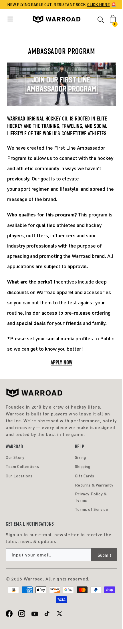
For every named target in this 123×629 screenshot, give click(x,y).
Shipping (82, 466)
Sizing (80, 457)
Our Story (15, 457)
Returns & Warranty (94, 485)
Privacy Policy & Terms (91, 497)
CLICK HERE (98, 4)
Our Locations (19, 475)
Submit (104, 555)
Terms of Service (91, 509)
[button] (101, 21)
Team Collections (22, 466)
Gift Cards (84, 475)
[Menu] (11, 19)
